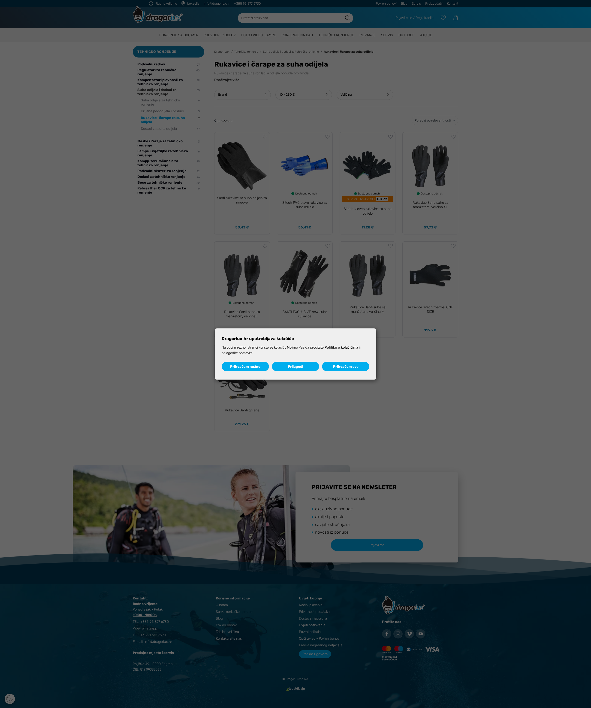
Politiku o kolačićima (341, 347)
